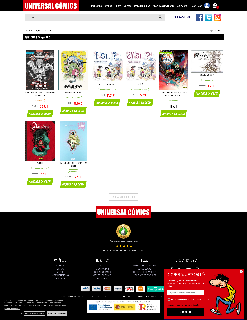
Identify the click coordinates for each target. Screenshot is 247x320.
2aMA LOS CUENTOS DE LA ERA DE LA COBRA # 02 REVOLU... (173, 94)
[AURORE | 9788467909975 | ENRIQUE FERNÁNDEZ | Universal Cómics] (40, 141)
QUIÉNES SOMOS (102, 272)
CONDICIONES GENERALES (145, 265)
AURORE (40, 162)
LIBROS (118, 6)
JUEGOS (128, 6)
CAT (200, 6)
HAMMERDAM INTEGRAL (73, 92)
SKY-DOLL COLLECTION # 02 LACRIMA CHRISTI (73, 164)
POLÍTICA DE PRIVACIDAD (144, 272)
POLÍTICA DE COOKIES (144, 275)
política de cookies (12, 309)
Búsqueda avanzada (181, 17)
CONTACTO (182, 6)
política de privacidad (205, 300)
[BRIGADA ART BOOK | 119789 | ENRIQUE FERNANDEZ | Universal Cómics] (207, 61)
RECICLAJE (102, 278)
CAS (194, 6)
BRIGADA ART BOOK (207, 74)
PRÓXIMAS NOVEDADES (164, 6)
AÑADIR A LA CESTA (40, 114)
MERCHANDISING (142, 6)
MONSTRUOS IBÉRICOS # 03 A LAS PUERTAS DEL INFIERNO (40, 94)
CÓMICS (108, 6)
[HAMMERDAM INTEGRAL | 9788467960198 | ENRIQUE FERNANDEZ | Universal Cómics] (73, 70)
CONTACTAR (102, 269)
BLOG (102, 265)
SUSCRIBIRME (186, 312)
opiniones (124, 251)
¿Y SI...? (140, 84)
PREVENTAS (60, 278)
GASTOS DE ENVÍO (102, 275)
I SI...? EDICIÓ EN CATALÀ (107, 84)
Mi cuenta (207, 6)
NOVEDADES (96, 6)
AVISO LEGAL (144, 269)
